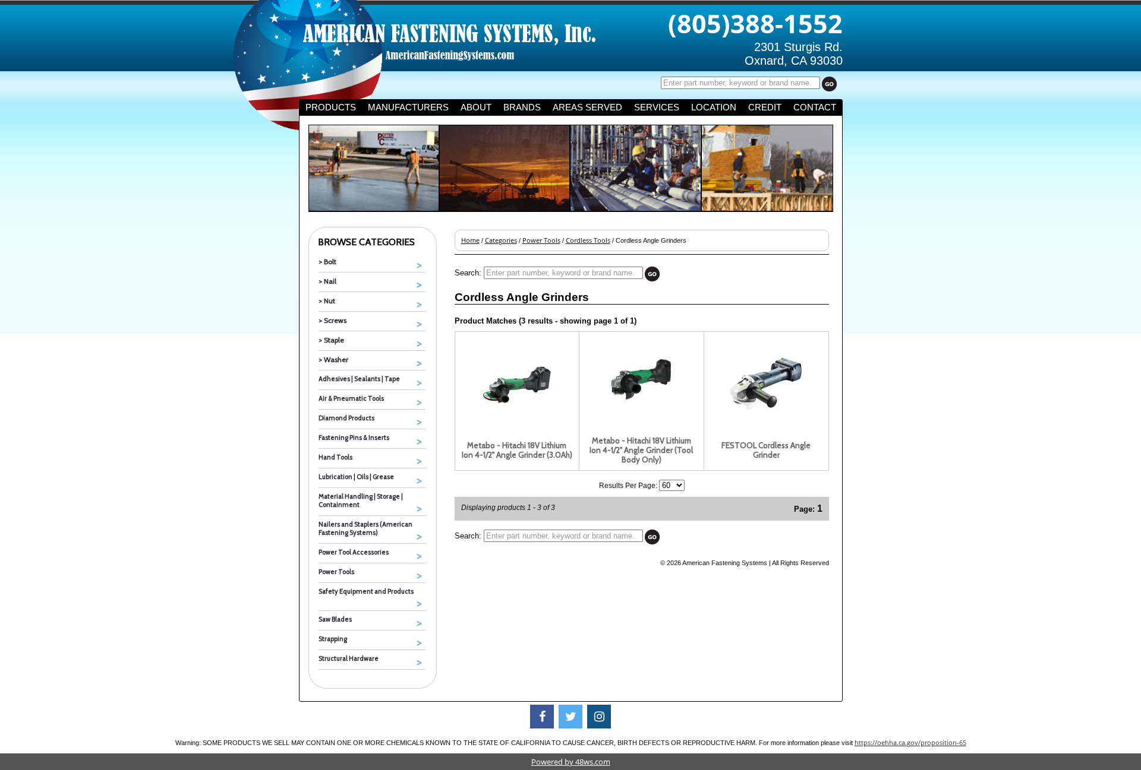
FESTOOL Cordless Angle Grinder (766, 450)
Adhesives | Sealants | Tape (359, 379)
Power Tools (336, 572)
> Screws (332, 320)
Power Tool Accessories (354, 552)
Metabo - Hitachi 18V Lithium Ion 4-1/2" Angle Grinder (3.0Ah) (517, 450)
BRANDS (522, 107)
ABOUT (476, 107)
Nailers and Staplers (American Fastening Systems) (365, 528)
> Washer (333, 359)
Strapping (333, 639)
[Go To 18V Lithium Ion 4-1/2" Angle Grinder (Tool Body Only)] (641, 412)
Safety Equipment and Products (366, 591)
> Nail (327, 281)
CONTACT (814, 107)
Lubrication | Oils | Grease (356, 477)
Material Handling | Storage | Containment (361, 500)
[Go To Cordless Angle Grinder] (766, 417)
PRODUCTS (330, 107)
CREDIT (764, 107)
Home (470, 240)
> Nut (327, 300)
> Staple (331, 339)
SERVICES (656, 107)
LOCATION (713, 107)
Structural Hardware (349, 658)
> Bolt (327, 261)
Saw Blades (335, 619)
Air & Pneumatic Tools (351, 398)
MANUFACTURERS (408, 107)
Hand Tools (335, 457)
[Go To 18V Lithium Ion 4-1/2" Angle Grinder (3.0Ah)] (517, 417)
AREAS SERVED (587, 107)
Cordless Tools (588, 240)
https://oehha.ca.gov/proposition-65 (910, 742)
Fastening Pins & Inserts (354, 437)
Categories (501, 240)
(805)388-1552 (755, 23)
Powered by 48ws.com (570, 761)
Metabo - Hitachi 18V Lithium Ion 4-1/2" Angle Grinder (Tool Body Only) (641, 450)
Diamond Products (346, 418)
